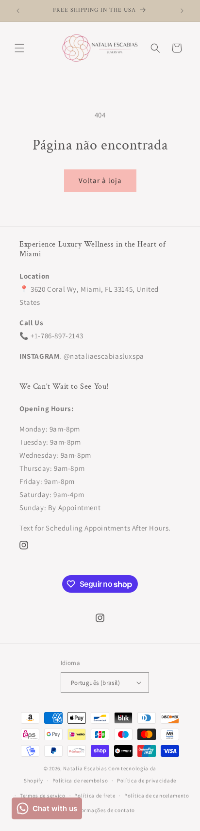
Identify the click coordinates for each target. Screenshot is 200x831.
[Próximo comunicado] (182, 10)
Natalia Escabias (85, 768)
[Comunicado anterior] (18, 10)
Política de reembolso (80, 780)
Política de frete (94, 795)
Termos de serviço (43, 795)
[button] (19, 48)
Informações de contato (104, 810)
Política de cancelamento (156, 795)
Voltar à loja (100, 180)
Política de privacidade (146, 780)
